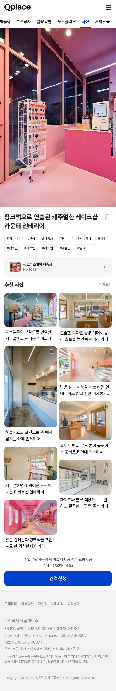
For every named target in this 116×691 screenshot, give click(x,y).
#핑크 (81, 248)
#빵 (62, 238)
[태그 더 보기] (94, 248)
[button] (108, 7)
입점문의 (73, 604)
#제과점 (47, 238)
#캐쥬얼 (47, 248)
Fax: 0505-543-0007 (22, 642)
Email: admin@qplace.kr (23, 635)
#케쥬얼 (65, 248)
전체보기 (105, 284)
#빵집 (31, 238)
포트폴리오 (66, 21)
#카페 (102, 238)
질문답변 (44, 21)
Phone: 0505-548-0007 (66, 635)
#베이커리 (13, 238)
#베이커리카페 (81, 238)
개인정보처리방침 (50, 604)
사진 (85, 21)
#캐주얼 (12, 248)
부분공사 (23, 21)
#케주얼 (29, 248)
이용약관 (27, 604)
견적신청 (58, 578)
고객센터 (10, 604)
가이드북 (102, 21)
